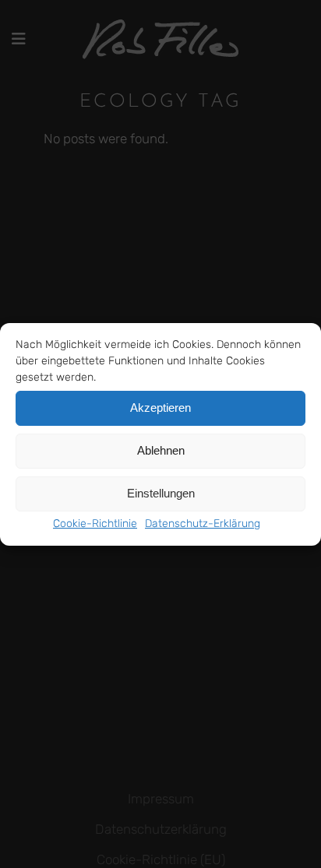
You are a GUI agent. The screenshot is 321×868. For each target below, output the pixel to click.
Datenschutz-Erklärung (202, 523)
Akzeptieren (160, 407)
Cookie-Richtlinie (95, 523)
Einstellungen (161, 493)
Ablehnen (161, 450)
